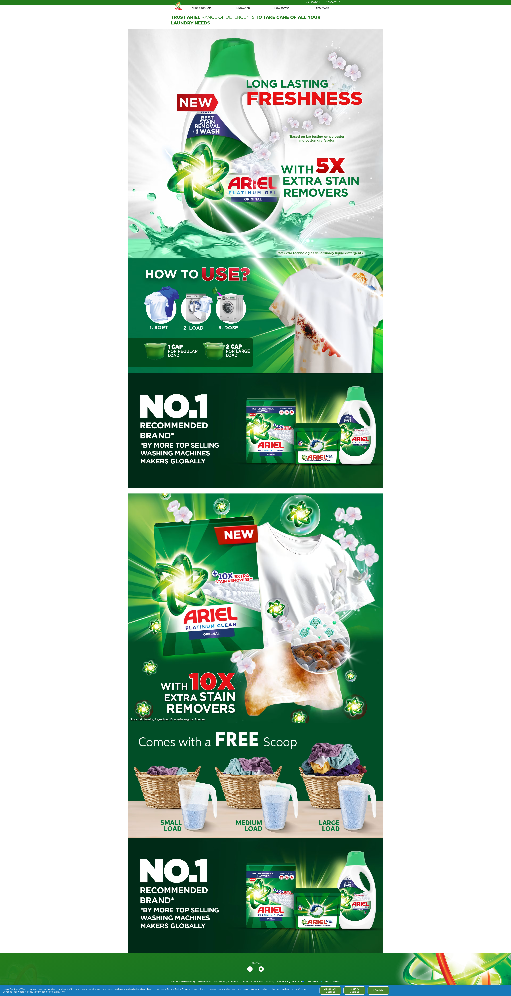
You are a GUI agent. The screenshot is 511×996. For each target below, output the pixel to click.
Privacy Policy (174, 989)
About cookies (332, 981)
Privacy (270, 981)
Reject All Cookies (354, 990)
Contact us (333, 2)
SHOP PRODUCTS (201, 8)
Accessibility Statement (226, 981)
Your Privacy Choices (288, 981)
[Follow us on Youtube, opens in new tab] (261, 969)
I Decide (378, 990)
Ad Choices (313, 981)
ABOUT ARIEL (323, 8)
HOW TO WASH (282, 8)
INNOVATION (243, 8)
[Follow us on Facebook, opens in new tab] (250, 969)
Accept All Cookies (330, 990)
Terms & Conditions (252, 981)
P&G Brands (204, 981)
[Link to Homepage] (178, 5)
